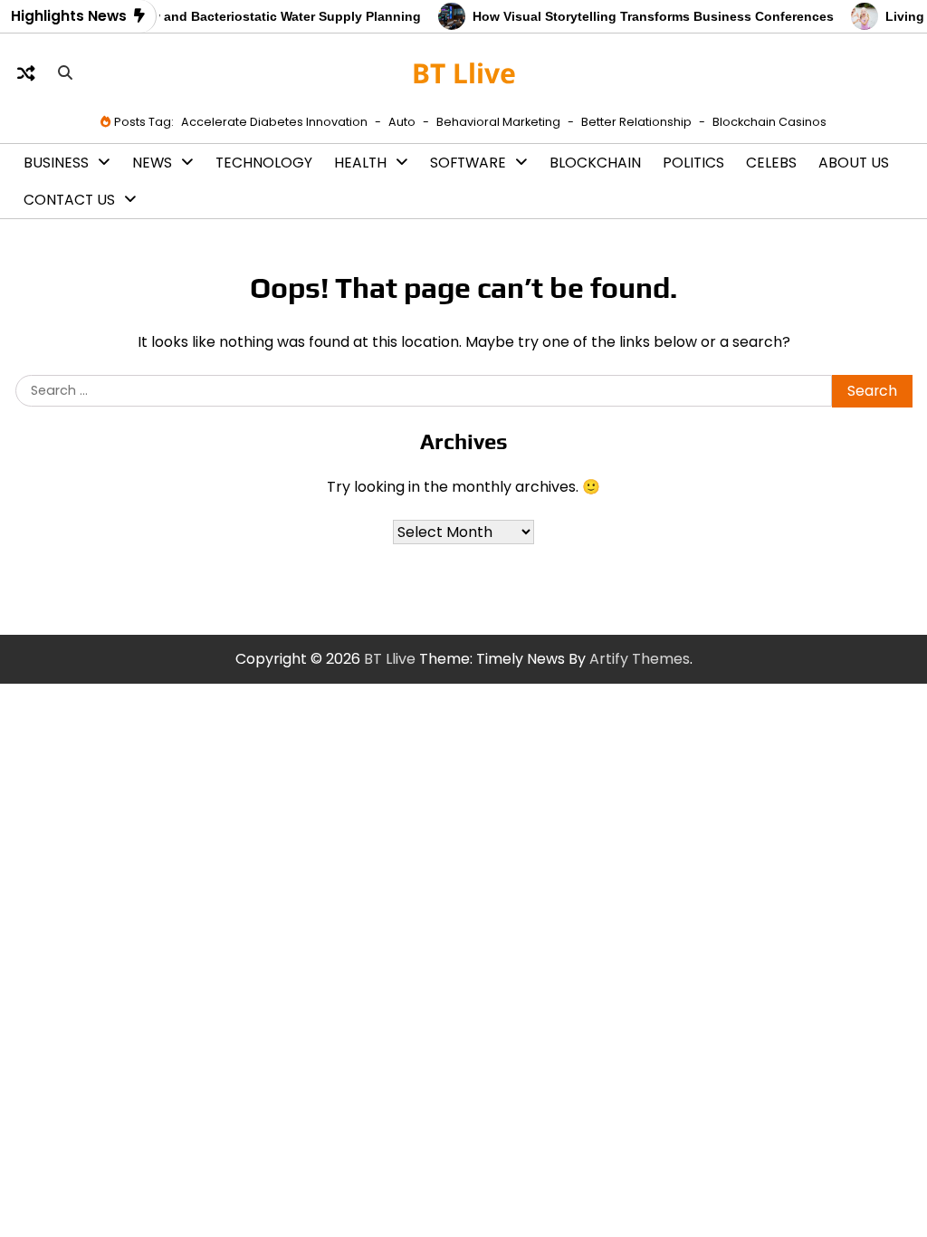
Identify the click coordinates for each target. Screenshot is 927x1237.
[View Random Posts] (26, 73)
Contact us (69, 199)
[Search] (65, 73)
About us (853, 162)
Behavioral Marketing (498, 121)
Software (468, 162)
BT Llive (464, 72)
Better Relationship (636, 121)
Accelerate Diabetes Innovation (274, 121)
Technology (263, 162)
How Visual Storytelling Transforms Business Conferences (644, 17)
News (152, 162)
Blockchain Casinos (769, 121)
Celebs (771, 162)
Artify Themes (639, 658)
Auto (402, 121)
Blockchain (595, 162)
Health (360, 162)
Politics (693, 162)
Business (56, 162)
